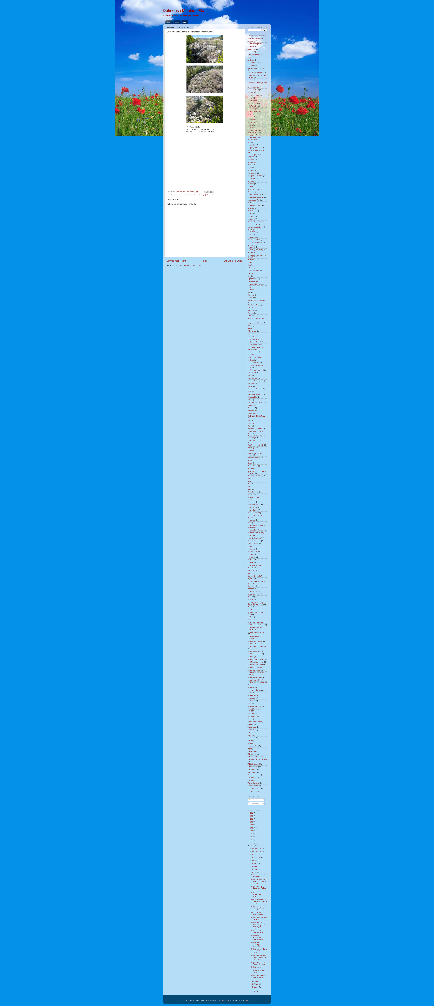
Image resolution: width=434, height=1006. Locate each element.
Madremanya (252, 405)
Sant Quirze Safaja (254, 670)
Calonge (251, 170)
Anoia (250, 80)
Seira (249, 693)
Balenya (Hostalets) (255, 111)
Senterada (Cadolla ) (255, 695)
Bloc (184, 22)
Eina (249, 265)
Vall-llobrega (252, 754)
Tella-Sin (251, 735)
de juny (254, 866)
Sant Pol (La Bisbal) (255, 667)
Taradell (250, 724)
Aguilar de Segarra (254, 44)
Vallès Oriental (253, 767)
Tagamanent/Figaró (255, 721)
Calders (250, 165)
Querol (250, 573)
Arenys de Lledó (253, 87)
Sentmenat (251, 701)
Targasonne (252, 727)
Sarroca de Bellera (254, 690)
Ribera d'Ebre (252, 591)
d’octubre (255, 854)
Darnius (250, 252)
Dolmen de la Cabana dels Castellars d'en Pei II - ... (259, 951)
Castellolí (251, 208)
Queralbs (251, 568)
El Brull (250, 268)
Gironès (250, 308)
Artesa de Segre (253, 95)
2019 (252, 834)
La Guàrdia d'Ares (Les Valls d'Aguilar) (256, 348)
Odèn (249, 478)
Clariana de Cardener (255, 227)
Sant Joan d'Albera (254, 651)
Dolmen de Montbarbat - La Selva (258, 894)
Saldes (250, 617)
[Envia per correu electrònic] (205, 192)
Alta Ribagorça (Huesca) (256, 68)
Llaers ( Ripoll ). (253, 378)
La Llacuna (251, 354)
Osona (250, 495)
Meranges (251, 413)
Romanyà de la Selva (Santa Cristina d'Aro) (255, 603)
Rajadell (250, 579)
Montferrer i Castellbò (255, 445)
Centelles (251, 216)
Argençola (251, 92)
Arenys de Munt (253, 90)
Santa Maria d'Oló (254, 680)
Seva (249, 703)
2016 (252, 843)
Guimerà (251, 313)
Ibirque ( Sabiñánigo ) (255, 323)
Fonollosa (251, 289)
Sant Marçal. (252, 656)
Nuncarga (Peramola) (255, 476)
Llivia (249, 391)
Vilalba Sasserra (253, 783)
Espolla (250, 273)
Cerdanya (251, 219)
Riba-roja (251, 589)
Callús (250, 167)
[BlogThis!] (207, 192)
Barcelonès (252, 122)
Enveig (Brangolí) (254, 270)
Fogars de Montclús (255, 284)
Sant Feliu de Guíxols (255, 641)
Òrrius (250, 489)
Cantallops (251, 178)
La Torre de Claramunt (256, 370)
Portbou (250, 554)
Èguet (250, 262)
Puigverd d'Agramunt (255, 565)
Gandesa (251, 295)
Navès (250, 463)
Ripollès (250, 599)
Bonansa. (251, 159)
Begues (250, 128)
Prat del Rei (252, 557)
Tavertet (250, 732)
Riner (249, 597)
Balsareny (251, 114)
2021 (252, 828)
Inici (205, 261)
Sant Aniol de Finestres (256, 622)
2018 (252, 837)
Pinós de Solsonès (254, 541)
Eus (249, 276)
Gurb (249, 316)
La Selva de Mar (253, 363)
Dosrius (250, 260)
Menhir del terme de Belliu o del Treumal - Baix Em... (259, 901)
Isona (249, 326)
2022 (252, 825)
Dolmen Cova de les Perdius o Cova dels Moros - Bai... (258, 908)
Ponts (250, 546)
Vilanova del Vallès (254, 788)
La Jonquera (252, 352)
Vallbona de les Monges (256, 757)
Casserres (251, 192)
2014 (252, 991)
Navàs (250, 460)
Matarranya (252, 410)
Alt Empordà (252, 63)
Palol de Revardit (254, 513)
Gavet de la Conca (254, 305)
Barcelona (251, 119)
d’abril (254, 872)
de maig (255, 869)
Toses (250, 743)
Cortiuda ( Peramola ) (255, 250)
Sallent (250, 619)
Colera (250, 234)
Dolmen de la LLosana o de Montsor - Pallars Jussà (258, 969)
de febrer (255, 984)
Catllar (250, 214)
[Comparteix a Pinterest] (213, 192)
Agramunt (251, 41)
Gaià (249, 292)
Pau (249, 523)
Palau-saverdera (253, 504)
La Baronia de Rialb (255, 342)
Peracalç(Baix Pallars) (255, 530)
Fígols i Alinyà (252, 279)
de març (255, 981)
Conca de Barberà (254, 240)
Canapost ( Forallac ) (255, 176)
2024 (252, 819)
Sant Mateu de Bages (255, 662)
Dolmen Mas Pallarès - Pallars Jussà (259, 918)
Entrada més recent (176, 261)
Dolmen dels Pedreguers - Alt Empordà (258, 944)
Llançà (250, 386)
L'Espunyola (252, 331)
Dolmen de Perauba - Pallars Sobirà (259, 932)
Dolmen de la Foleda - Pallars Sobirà (259, 976)
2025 (252, 816)
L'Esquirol (251, 334)
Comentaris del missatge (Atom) (189, 265)
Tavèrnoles (251, 730)
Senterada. (251, 698)
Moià (249, 420)
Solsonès (251, 713)
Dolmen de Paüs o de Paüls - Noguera (259, 963)
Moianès (251, 423)
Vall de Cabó (252, 751)
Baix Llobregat (253, 103)
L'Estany (251, 336)
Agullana (251, 46)
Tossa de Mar (252, 746)
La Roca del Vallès (254, 357)
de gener (255, 987)
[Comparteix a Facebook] (211, 192)
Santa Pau (251, 687)
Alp (249, 57)
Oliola (250, 481)
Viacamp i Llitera (253, 775)
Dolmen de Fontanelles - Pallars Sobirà (257, 937)
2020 (252, 831)
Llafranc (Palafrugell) (255, 381)
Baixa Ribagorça (253, 109)
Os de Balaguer (253, 492)
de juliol (255, 863)
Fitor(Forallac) (253, 281)
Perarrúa (251, 535)
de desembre (257, 848)
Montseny (251, 450)
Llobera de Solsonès (255, 394)
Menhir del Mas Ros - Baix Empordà (259, 913)
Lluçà (249, 400)
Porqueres (251, 549)
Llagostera (251, 383)
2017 (252, 840)
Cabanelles (252, 162)
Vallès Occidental (254, 764)
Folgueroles (252, 287)
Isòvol (250, 328)
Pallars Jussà (211, 195)
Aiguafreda (251, 49)
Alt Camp (251, 60)
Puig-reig (251, 562)
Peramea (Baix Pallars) (256, 533)
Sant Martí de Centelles (256, 659)
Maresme (251, 408)
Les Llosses (252, 373)
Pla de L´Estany (253, 543)
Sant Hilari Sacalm (254, 644)
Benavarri (251, 135)
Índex (169, 22)
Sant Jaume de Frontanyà (257, 646)
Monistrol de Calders (255, 429)
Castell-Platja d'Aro (254, 194)
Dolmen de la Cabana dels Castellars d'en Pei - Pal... (259, 957)
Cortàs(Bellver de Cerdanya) (254, 246)
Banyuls (250, 117)
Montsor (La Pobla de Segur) (195, 195)
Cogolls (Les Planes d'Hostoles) (255, 230)
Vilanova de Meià (254, 786)
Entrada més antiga (232, 261)
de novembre (257, 851)
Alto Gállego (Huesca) (255, 73)
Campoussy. (252, 173)
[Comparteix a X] (209, 192)
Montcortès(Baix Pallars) (256, 440)
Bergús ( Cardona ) (254, 148)
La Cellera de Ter (254, 345)
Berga (250, 142)
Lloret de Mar (252, 397)
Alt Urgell (251, 65)
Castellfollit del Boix (254, 205)
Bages (250, 98)
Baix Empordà (253, 100)
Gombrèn (251, 310)
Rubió (250, 609)
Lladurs (250, 375)
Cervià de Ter (252, 224)
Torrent (250, 740)
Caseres (251, 186)
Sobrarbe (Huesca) (254, 706)
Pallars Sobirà (252, 510)
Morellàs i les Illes (254, 458)
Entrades (253, 800)
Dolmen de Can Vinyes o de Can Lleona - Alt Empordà (258, 925)
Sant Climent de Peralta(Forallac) (253, 637)
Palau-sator (252, 502)
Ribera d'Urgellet (253, 594)
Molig (249, 426)
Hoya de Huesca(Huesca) (257, 318)
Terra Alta (251, 738)
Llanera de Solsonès (255, 389)
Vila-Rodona (252, 777)
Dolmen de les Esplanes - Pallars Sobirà (258, 888)
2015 (252, 846)
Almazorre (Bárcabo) (255, 54)
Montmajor (251, 448)
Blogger (247, 1000)
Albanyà (250, 52)
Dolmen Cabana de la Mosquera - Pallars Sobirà (259, 881)
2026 (252, 813)
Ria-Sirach (251, 586)
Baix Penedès (252, 106)
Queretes (251, 570)
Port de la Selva (253, 552)
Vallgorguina (252, 769)
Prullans (250, 560)
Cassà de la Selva (254, 189)
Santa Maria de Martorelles (257, 683)
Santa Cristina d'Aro (255, 677)
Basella (250, 125)
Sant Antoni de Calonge (256, 625)
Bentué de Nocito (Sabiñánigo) (254, 138)
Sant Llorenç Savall (254, 654)
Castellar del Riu (253, 200)
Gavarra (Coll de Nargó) (256, 300)
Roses (250, 607)
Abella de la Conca (254, 38)
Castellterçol (252, 211)
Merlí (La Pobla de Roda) (257, 416)
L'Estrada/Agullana (254, 339)
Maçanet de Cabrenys (255, 402)
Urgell (250, 749)
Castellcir (251, 203)
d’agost (254, 860)
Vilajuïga (251, 780)
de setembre (256, 857)
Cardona (251, 184)
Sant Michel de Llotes (255, 665)
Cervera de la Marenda (256, 222)
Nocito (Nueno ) (253, 466)
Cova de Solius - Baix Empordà (259, 875)
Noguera (251, 468)
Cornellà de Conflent (255, 242)
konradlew (225, 1000)
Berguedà (251, 145)
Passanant (251, 520)
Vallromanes (252, 772)
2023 (252, 822)
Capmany (251, 181)
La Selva (251, 360)
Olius (249, 484)
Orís (249, 486)
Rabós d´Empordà (254, 576)
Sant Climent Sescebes (256, 632)
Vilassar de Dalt (253, 791)
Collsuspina (252, 237)
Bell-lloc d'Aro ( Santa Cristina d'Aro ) (255, 131)
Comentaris (254, 804)
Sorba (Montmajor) (254, 716)
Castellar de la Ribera (255, 197)
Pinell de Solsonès (254, 538)
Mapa (177, 22)
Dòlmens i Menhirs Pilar (184, 10)
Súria (249, 719)
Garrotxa (251, 298)
